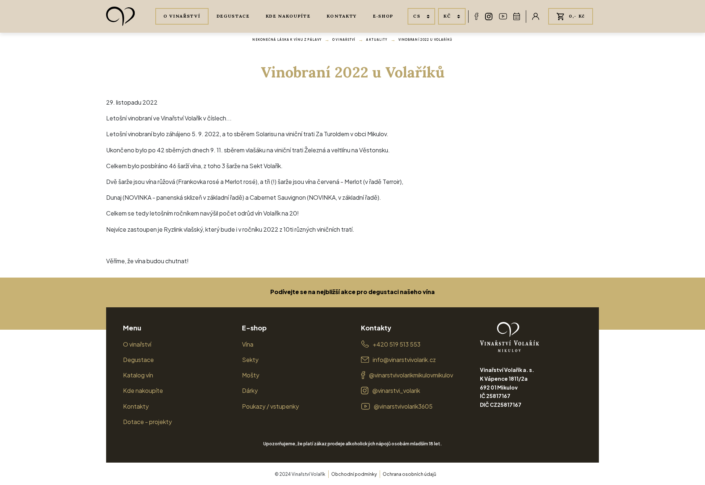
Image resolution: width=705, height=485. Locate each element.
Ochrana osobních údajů (409, 474)
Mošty (250, 375)
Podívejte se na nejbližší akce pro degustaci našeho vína (352, 292)
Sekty (250, 359)
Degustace (233, 16)
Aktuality (376, 39)
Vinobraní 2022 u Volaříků (425, 39)
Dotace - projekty (147, 422)
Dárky (250, 390)
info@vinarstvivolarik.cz (404, 359)
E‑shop (383, 16)
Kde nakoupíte (288, 16)
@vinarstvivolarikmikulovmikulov (411, 375)
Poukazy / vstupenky (270, 406)
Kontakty (342, 16)
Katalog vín (138, 375)
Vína (247, 344)
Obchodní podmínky (354, 474)
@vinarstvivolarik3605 (403, 406)
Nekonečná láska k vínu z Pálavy (287, 39)
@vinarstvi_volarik (396, 390)
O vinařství (181, 16)
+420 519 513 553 (396, 344)
